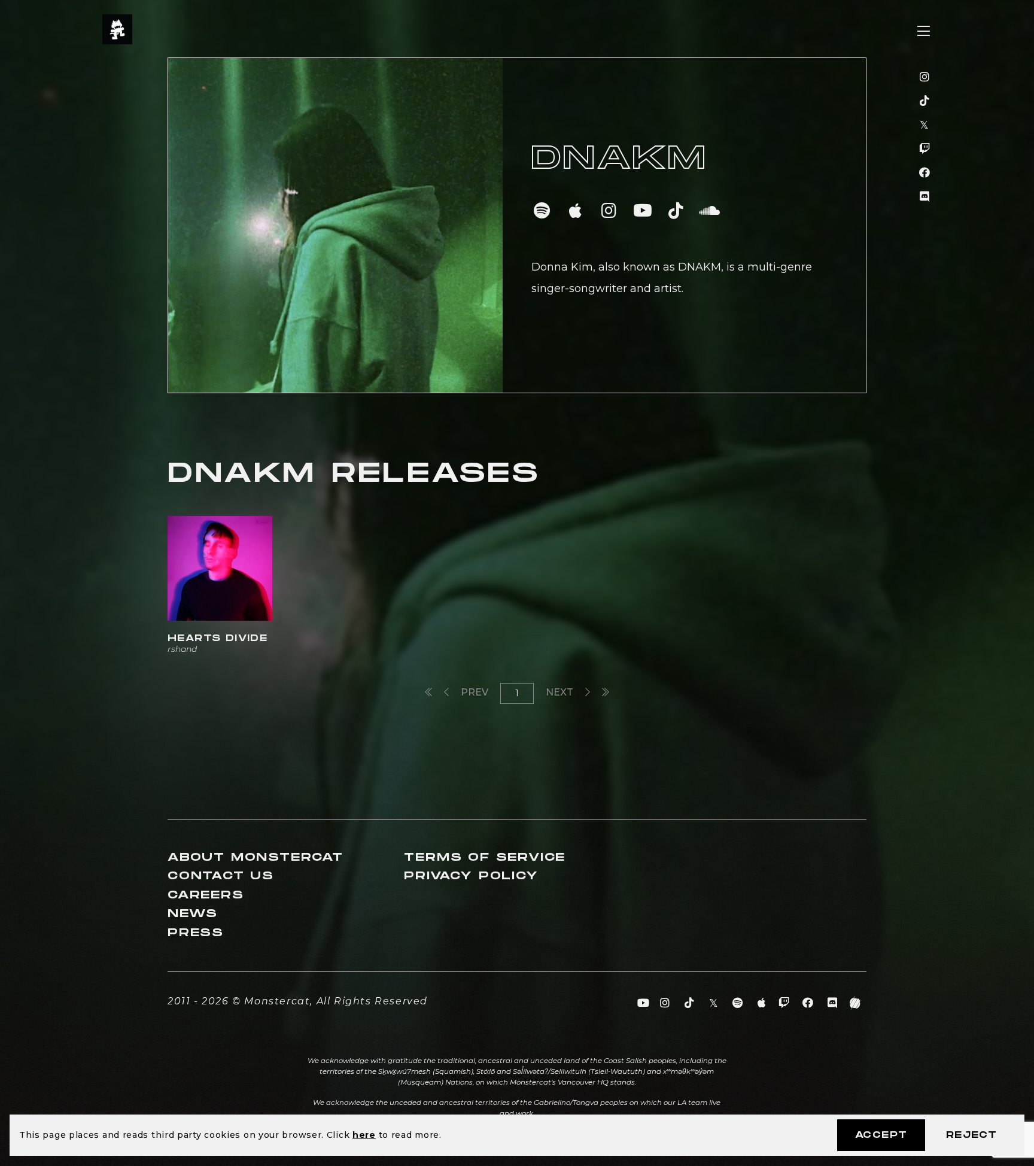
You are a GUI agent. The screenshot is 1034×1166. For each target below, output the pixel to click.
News (193, 913)
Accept (881, 1135)
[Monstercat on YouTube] (643, 1003)
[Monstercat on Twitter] (925, 125)
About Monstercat (255, 857)
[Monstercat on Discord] (925, 197)
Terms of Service (484, 857)
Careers (206, 895)
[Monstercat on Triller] (855, 1003)
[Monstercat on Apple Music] (762, 1003)
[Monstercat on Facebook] (925, 173)
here (364, 1134)
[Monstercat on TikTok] (925, 101)
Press (196, 933)
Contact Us (221, 876)
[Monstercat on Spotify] (738, 1003)
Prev (473, 692)
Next (561, 692)
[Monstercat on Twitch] (925, 149)
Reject (971, 1135)
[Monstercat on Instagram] (925, 77)
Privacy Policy (471, 876)
